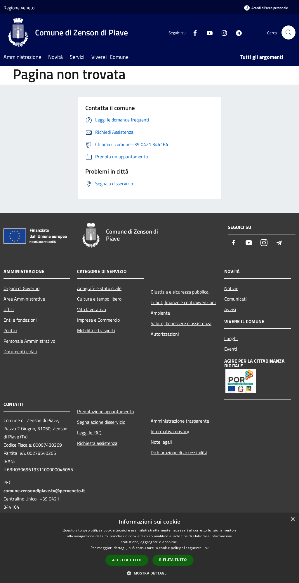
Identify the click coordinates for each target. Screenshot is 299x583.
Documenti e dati (20, 351)
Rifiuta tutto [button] (173, 559)
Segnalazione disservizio (101, 422)
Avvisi (230, 309)
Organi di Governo (21, 288)
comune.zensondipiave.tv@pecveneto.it (44, 490)
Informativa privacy (170, 431)
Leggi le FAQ (89, 432)
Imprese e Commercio (98, 319)
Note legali (161, 441)
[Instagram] (222, 32)
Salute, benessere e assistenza (181, 323)
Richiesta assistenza (97, 443)
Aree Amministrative (24, 298)
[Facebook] (193, 32)
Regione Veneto (19, 7)
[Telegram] (236, 32)
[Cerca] (288, 32)
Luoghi (231, 338)
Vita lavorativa (91, 309)
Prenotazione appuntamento (105, 411)
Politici (10, 330)
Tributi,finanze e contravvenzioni (183, 302)
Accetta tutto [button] (127, 560)
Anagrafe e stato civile (99, 288)
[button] (149, 573)
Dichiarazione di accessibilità (179, 452)
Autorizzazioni (165, 333)
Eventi (230, 348)
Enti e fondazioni (20, 319)
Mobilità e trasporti (96, 330)
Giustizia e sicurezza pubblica (179, 291)
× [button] (292, 519)
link (205, 547)
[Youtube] (207, 32)
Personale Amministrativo (29, 340)
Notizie (231, 288)
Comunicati (235, 298)
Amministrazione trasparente (180, 420)
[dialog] (149, 548)
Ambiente (160, 312)
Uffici (9, 309)
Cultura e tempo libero (99, 298)
